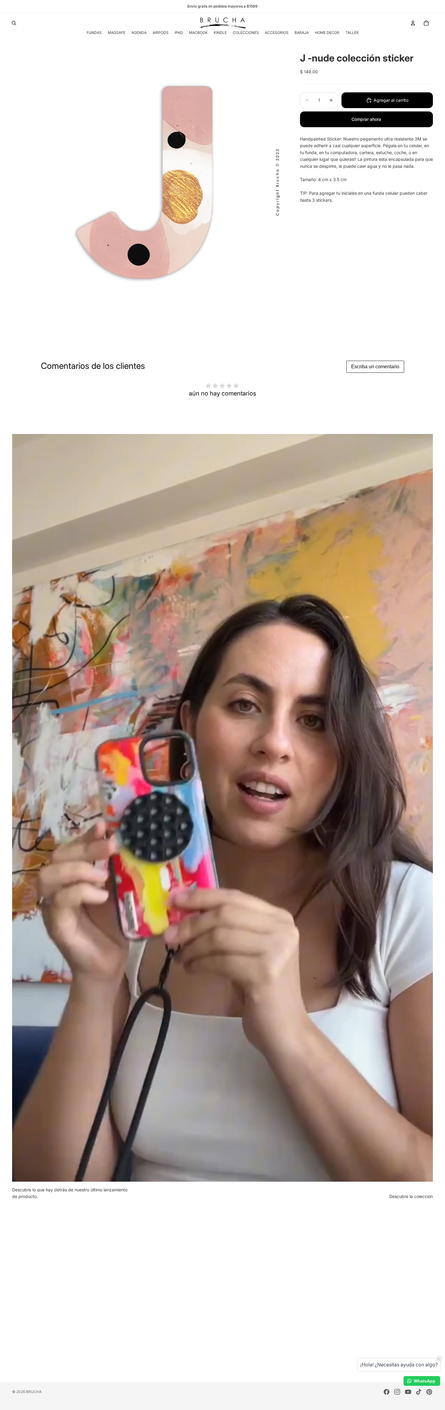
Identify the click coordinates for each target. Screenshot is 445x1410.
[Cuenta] (413, 23)
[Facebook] (386, 1391)
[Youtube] (408, 1391)
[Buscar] (14, 23)
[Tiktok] (418, 1391)
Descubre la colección (411, 1196)
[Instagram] (397, 1391)
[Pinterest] (429, 1391)
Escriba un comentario (375, 366)
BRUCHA (33, 1391)
